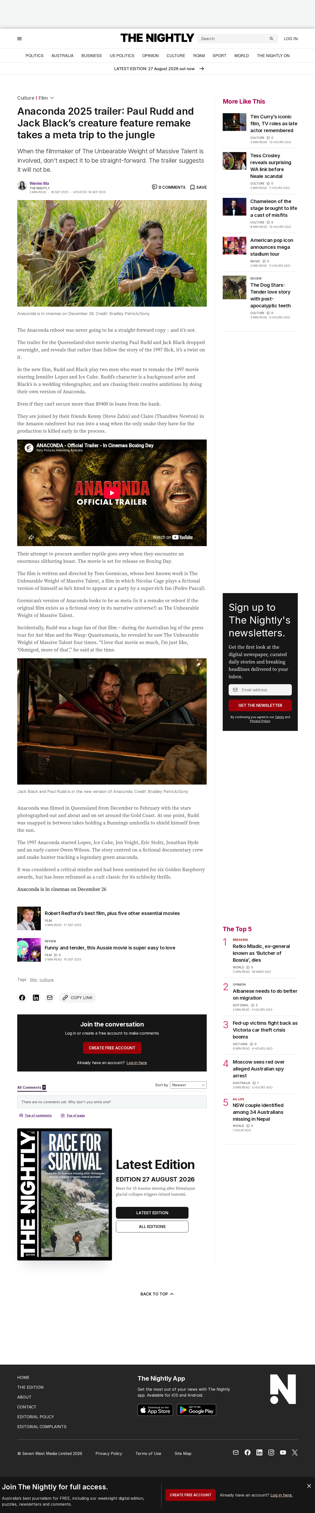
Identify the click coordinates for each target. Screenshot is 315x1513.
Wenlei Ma (39, 183)
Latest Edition (152, 1212)
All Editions (152, 1226)
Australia (62, 55)
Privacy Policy (260, 721)
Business (91, 55)
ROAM (199, 55)
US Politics (122, 55)
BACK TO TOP (154, 1294)
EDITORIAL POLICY (35, 1416)
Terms (279, 717)
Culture (176, 55)
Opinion (150, 55)
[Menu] (19, 38)
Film (43, 98)
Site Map (182, 1453)
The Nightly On (273, 55)
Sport (219, 55)
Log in (291, 38)
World (241, 55)
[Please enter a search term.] (271, 38)
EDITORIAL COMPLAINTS (41, 1426)
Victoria (240, 1044)
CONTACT (26, 1406)
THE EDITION (30, 1387)
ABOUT (24, 1397)
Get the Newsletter (260, 705)
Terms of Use (148, 1453)
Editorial (241, 1005)
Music (255, 261)
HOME (23, 1377)
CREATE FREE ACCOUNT (112, 1047)
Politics (35, 55)
